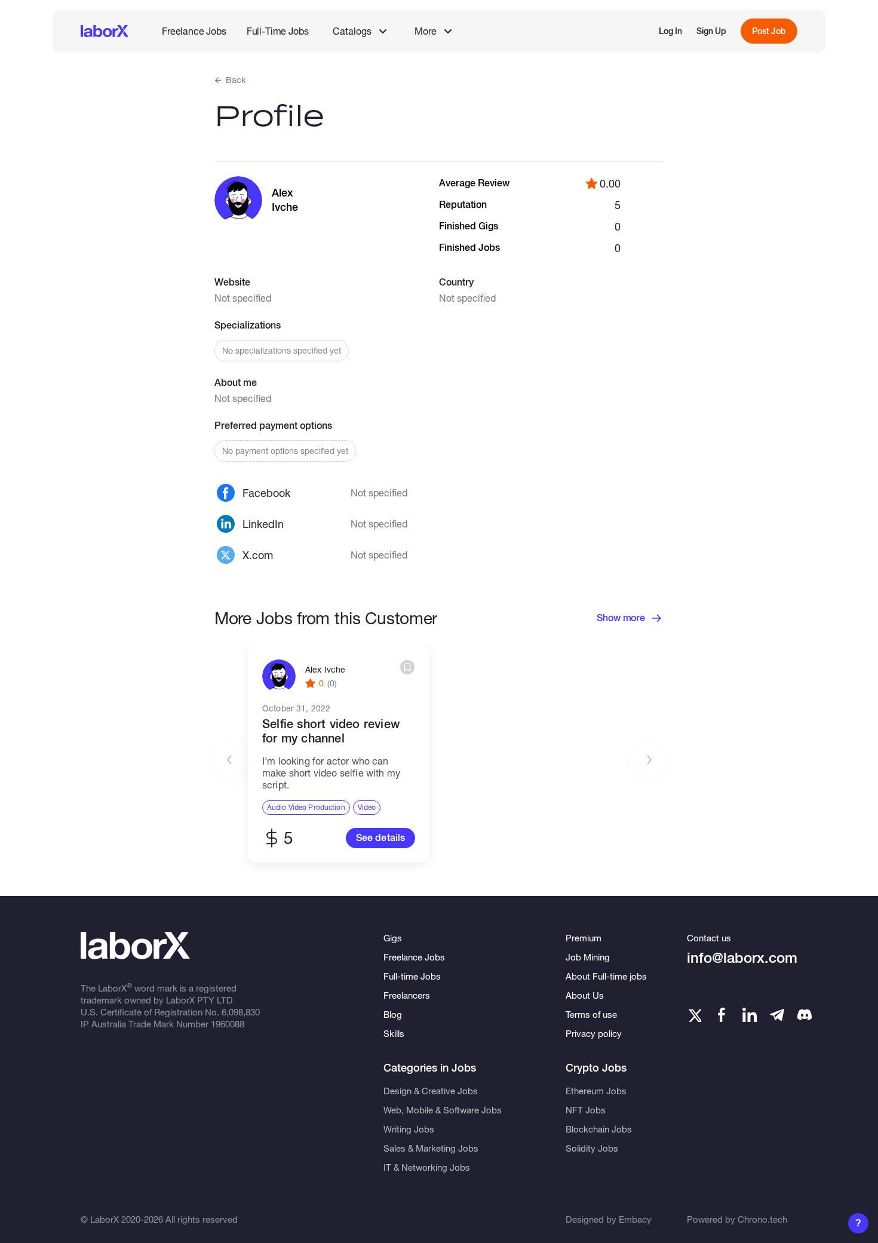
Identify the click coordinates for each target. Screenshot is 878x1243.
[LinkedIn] (749, 1015)
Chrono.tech (762, 1219)
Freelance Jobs (194, 30)
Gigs (392, 937)
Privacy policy (594, 1033)
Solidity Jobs (592, 1148)
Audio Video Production (306, 807)
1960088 (227, 1023)
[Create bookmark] (407, 667)
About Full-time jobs (606, 976)
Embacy (635, 1219)
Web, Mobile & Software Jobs (442, 1109)
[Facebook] (721, 1015)
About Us (585, 995)
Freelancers (406, 995)
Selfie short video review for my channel (331, 731)
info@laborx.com (742, 958)
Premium (583, 937)
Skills (393, 1033)
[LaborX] (104, 31)
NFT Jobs (586, 1109)
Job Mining (588, 957)
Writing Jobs (408, 1129)
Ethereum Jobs (596, 1090)
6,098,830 (241, 1011)
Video (367, 807)
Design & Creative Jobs (430, 1090)
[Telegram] (777, 1015)
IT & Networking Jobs (426, 1167)
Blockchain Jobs (599, 1129)
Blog (392, 1014)
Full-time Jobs (412, 976)
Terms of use (591, 1014)
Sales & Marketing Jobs (430, 1148)
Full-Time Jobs (278, 30)
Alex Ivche (325, 669)
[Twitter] (694, 1015)
